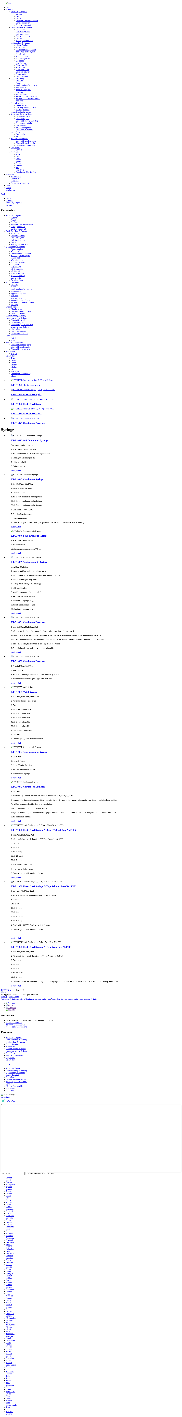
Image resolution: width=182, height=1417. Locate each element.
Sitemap (4, 997)
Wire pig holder (22, 56)
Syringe (19, 14)
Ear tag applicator (23, 23)
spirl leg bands (21, 94)
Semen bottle (21, 74)
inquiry (13, 470)
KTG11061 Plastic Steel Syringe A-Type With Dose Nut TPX (41, 947)
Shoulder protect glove (25, 123)
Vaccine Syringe (90, 999)
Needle (18, 16)
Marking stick (21, 67)
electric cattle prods (75, 999)
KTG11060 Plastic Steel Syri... (26, 404)
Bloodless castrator (23, 105)
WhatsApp (11, 1101)
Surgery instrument (23, 25)
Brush (18, 159)
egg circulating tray (23, 90)
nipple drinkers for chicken (26, 85)
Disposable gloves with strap (27, 121)
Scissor (18, 163)
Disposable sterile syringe (26, 141)
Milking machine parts (24, 41)
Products (9, 9)
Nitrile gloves (21, 125)
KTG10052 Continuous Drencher (28, 661)
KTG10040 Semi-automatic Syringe (29, 535)
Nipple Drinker (22, 45)
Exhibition (15, 181)
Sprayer (19, 150)
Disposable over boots (24, 130)
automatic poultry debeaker (26, 96)
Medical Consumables (19, 139)
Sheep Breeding (17, 103)
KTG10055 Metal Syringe (24, 692)
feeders (18, 83)
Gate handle (20, 134)
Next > (10, 990)
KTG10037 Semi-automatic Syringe (29, 752)
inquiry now (6, 1064)
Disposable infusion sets (25, 145)
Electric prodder (22, 65)
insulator (19, 136)
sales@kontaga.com (14, 1023)
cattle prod (46, 999)
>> (14, 990)
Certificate (15, 179)
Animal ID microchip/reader (27, 21)
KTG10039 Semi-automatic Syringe (29, 562)
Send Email (5, 1097)
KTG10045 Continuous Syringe (27, 479)
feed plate (19, 92)
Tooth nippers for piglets (25, 52)
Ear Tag (19, 18)
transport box (21, 87)
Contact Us (10, 190)
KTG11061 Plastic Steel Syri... (26, 394)
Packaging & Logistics (20, 183)
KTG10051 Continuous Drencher (28, 622)
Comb (18, 161)
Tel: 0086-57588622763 (15, 1025)
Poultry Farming (17, 78)
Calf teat (19, 38)
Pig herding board (23, 58)
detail (18, 470)
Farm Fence (15, 132)
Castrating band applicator (26, 50)
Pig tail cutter (21, 54)
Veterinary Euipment (19, 12)
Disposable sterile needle (25, 143)
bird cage (19, 101)
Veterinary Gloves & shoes (21, 114)
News (8, 185)
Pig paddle (20, 61)
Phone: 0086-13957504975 (16, 1027)
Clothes (19, 165)
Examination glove (23, 127)
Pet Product (15, 152)
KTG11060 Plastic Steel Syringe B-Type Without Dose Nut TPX (43, 886)
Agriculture (15, 148)
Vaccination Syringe (59, 999)
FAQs (8, 188)
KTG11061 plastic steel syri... (25, 385)
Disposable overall (23, 116)
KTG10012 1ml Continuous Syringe (29, 440)
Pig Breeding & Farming (20, 43)
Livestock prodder (23, 32)
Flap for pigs (21, 63)
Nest (17, 168)
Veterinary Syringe (8, 999)
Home (8, 7)
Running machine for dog (26, 172)
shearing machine (22, 110)
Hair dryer (20, 170)
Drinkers (19, 81)
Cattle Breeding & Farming (21, 27)
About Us (10, 174)
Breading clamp (22, 76)
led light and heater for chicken (28, 99)
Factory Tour (16, 176)
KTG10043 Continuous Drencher (28, 423)
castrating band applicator (26, 107)
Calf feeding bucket (23, 36)
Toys (18, 154)
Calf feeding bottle (23, 34)
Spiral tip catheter (22, 72)
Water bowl (20, 29)
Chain (18, 156)
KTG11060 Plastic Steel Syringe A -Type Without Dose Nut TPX (43, 830)
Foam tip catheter (22, 70)
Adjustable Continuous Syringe (28, 999)
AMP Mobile (14, 997)
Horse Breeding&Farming (21, 112)
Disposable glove (22, 119)
